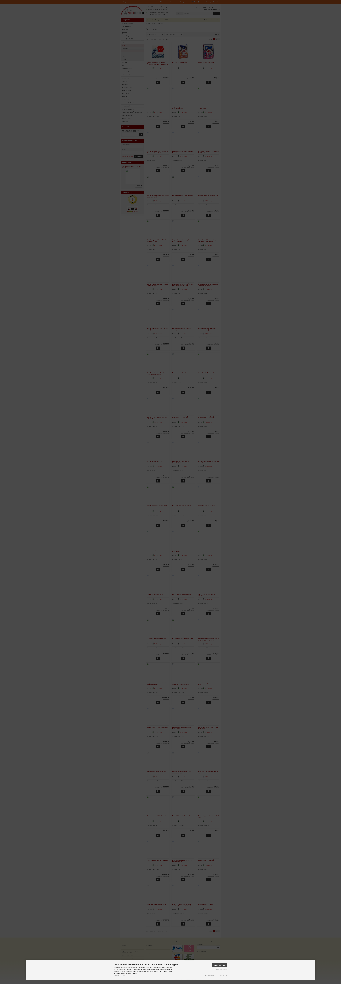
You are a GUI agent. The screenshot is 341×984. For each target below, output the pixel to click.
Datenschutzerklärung (210, 976)
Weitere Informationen (220, 969)
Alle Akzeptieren (220, 965)
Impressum (223, 976)
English (123, 976)
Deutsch (116, 976)
